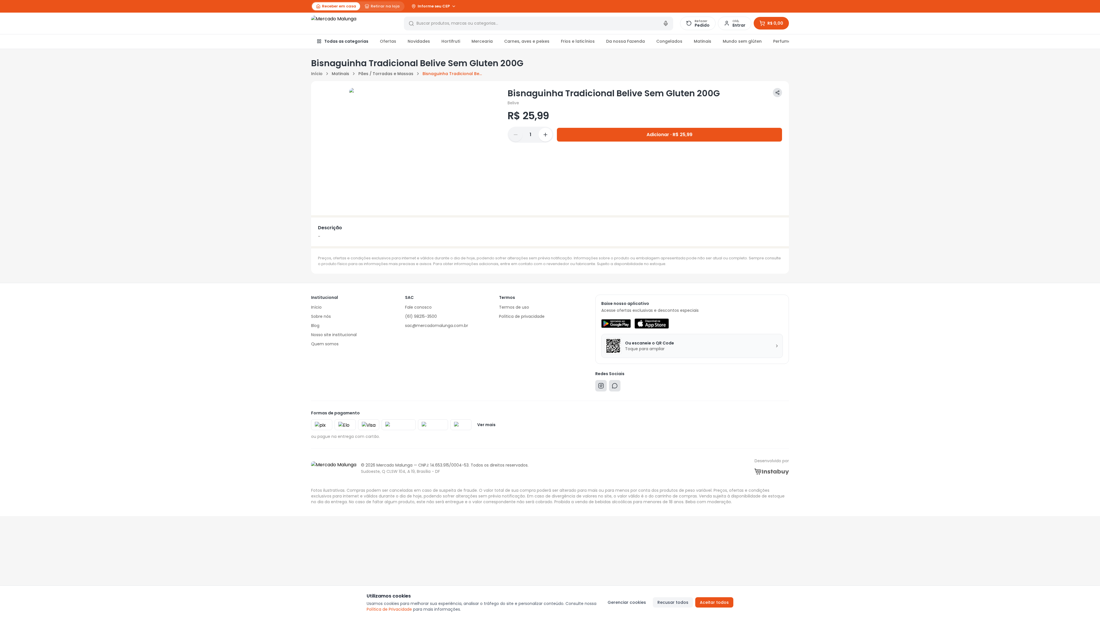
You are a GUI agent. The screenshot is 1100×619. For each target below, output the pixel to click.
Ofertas (388, 41)
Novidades (419, 41)
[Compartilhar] (777, 92)
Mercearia (482, 41)
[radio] (336, 6)
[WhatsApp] (614, 387)
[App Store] (651, 323)
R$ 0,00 (775, 23)
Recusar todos (672, 602)
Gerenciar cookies (627, 602)
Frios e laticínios (578, 41)
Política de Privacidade (389, 609)
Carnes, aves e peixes (526, 41)
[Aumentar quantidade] (545, 135)
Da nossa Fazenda (625, 41)
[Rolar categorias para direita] (782, 41)
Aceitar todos (714, 602)
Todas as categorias (346, 41)
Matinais (702, 41)
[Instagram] (601, 387)
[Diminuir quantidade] (515, 135)
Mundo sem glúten (742, 41)
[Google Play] (616, 323)
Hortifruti (450, 41)
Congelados (669, 41)
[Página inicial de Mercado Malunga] (354, 23)
